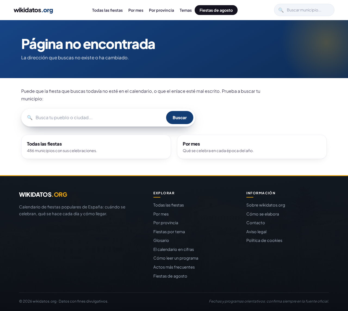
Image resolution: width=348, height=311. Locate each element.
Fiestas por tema (169, 231)
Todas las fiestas (107, 10)
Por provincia (161, 10)
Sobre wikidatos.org (265, 204)
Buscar (180, 117)
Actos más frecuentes (174, 266)
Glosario (161, 240)
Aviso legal (256, 231)
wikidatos (33, 10)
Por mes (135, 10)
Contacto (255, 222)
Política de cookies (264, 240)
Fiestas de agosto (216, 10)
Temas (186, 10)
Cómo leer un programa (175, 257)
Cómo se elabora (262, 213)
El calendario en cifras (173, 249)
